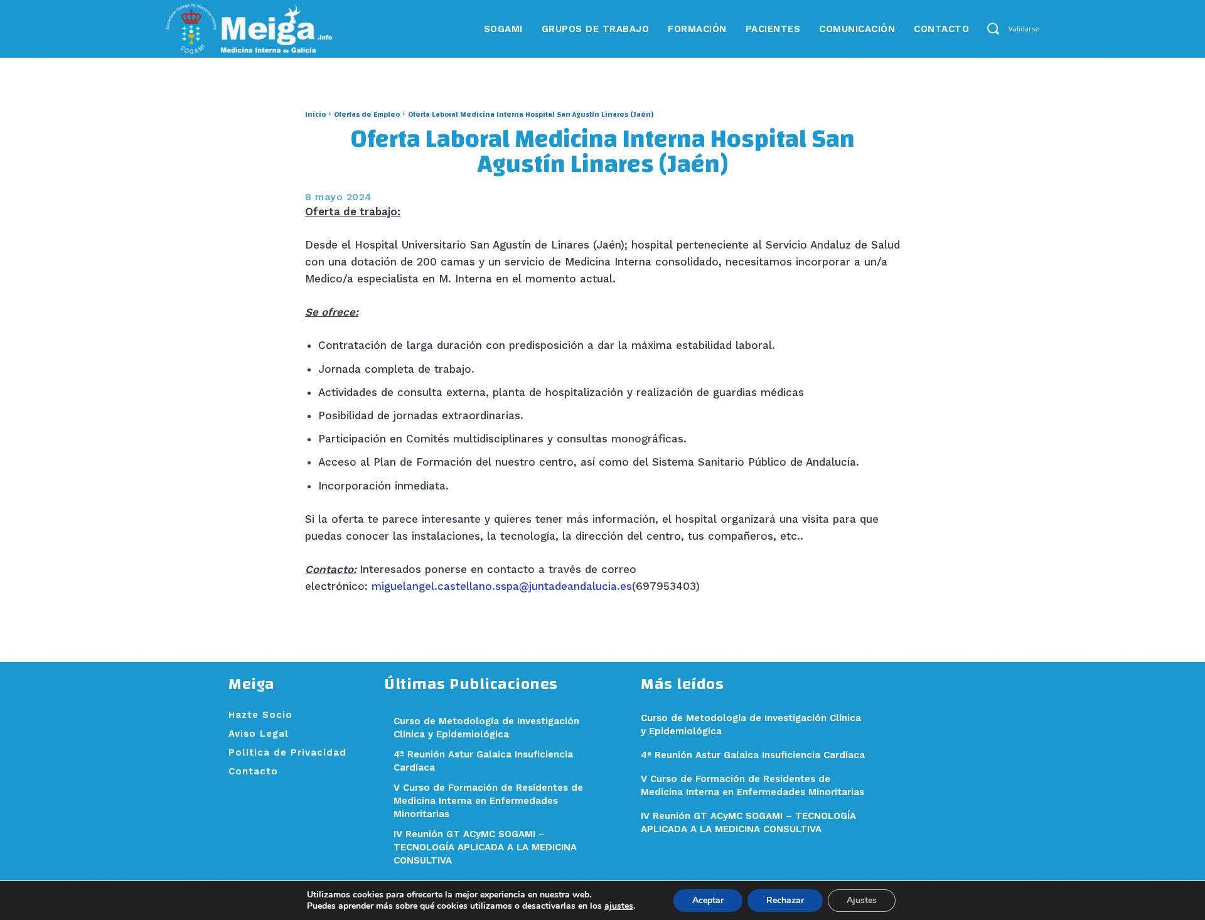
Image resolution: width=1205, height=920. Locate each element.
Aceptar (708, 900)
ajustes (618, 906)
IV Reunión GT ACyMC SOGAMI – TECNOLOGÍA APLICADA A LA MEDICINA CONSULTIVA (485, 847)
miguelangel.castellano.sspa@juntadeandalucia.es (502, 586)
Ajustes (862, 900)
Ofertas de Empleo (367, 114)
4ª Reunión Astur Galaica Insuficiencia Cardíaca (753, 755)
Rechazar (785, 900)
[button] (992, 28)
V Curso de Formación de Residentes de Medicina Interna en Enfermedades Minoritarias (488, 801)
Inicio (315, 114)
